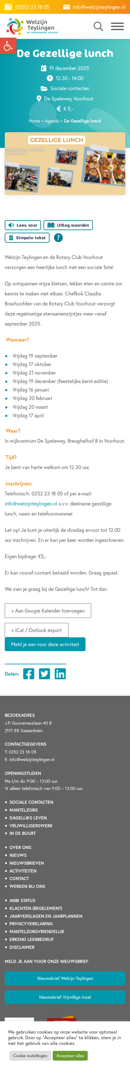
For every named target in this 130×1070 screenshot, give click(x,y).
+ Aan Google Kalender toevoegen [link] (48, 610)
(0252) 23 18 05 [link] (31, 6)
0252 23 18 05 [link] (22, 752)
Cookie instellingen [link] (30, 1055)
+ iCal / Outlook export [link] (36, 630)
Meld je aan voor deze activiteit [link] (45, 644)
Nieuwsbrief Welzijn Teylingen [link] (65, 978)
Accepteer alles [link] (70, 1055)
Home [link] (34, 121)
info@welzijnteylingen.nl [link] (98, 6)
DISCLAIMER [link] (21, 947)
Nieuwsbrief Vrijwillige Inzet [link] (65, 997)
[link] (8, 46)
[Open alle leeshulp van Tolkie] (58, 237)
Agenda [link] (52, 121)
